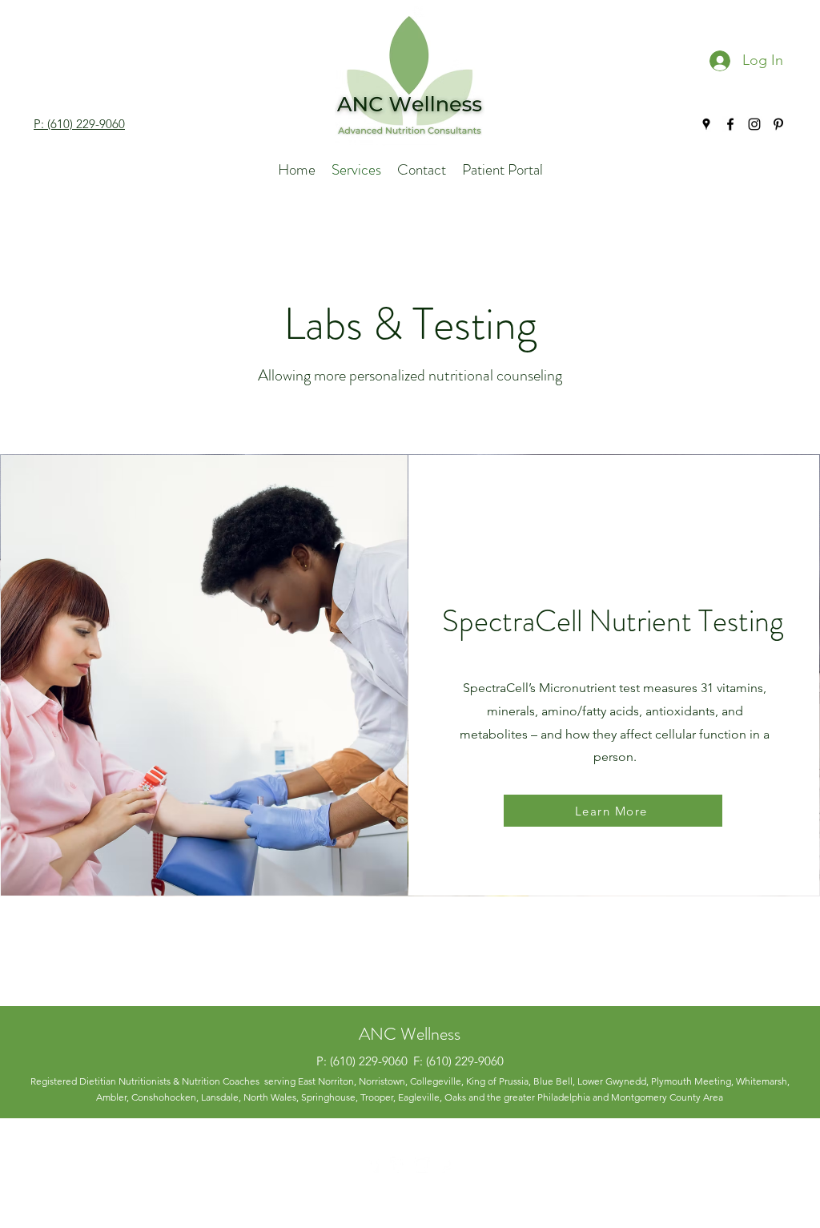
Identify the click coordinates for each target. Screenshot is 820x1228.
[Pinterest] (778, 124)
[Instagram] (754, 124)
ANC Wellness (409, 1033)
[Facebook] (730, 124)
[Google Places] (706, 124)
